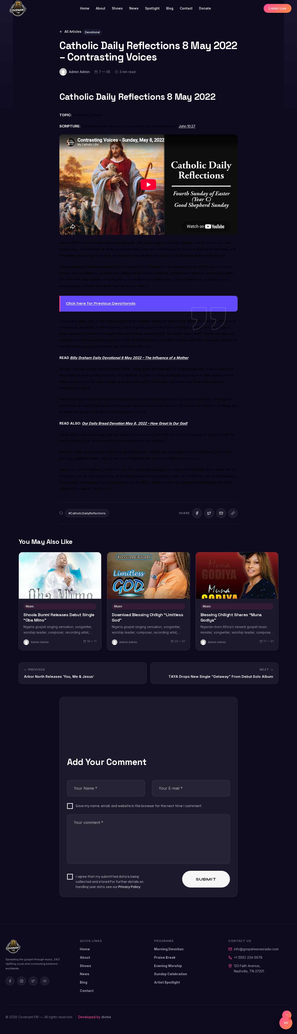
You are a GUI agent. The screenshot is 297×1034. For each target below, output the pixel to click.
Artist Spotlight (167, 982)
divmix (106, 1017)
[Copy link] (233, 513)
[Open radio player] (285, 1022)
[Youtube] (44, 981)
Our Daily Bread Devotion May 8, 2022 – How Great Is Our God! (134, 423)
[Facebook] (10, 981)
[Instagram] (21, 981)
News (134, 8)
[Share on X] (209, 513)
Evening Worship (168, 966)
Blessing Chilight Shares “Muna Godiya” (231, 617)
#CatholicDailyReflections (87, 513)
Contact (186, 8)
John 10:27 (187, 126)
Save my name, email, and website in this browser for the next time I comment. (139, 806)
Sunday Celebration (170, 974)
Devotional (92, 32)
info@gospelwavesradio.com (256, 949)
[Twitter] (33, 981)
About (100, 8)
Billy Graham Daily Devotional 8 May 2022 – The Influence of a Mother (129, 358)
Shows (117, 8)
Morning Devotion (169, 949)
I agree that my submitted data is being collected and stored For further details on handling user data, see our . (109, 881)
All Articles (73, 31)
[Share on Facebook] (197, 513)
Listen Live (277, 8)
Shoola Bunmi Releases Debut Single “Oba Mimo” (58, 617)
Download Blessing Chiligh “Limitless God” (147, 617)
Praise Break (164, 957)
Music (30, 606)
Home (84, 8)
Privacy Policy (129, 886)
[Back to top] (286, 1015)
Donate (205, 8)
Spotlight (152, 8)
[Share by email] (221, 513)
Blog (169, 8)
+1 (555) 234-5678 (248, 957)
